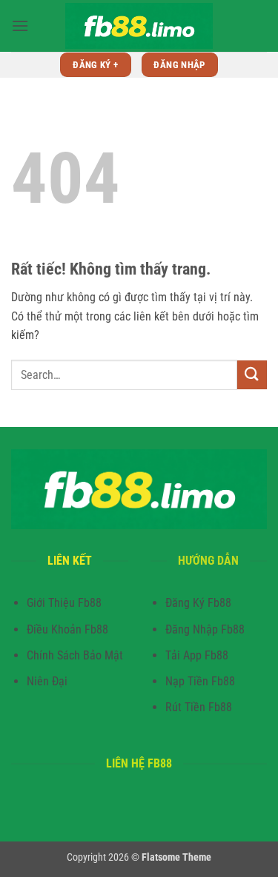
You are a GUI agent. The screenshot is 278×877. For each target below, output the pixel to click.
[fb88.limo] (139, 26)
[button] (20, 25)
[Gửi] (252, 374)
